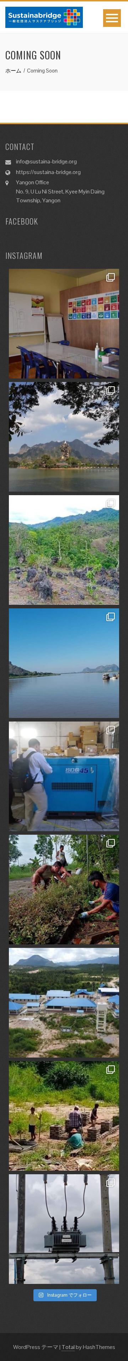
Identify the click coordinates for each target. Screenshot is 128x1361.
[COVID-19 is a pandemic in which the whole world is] (64, 889)
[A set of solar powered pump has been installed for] (64, 1116)
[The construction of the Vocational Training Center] (64, 1003)
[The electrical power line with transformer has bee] (64, 1229)
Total (68, 1347)
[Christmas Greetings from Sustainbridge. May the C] (64, 663)
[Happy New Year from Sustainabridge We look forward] (64, 550)
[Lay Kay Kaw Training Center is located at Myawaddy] (64, 323)
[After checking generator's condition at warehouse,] (64, 776)
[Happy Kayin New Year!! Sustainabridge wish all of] (64, 437)
